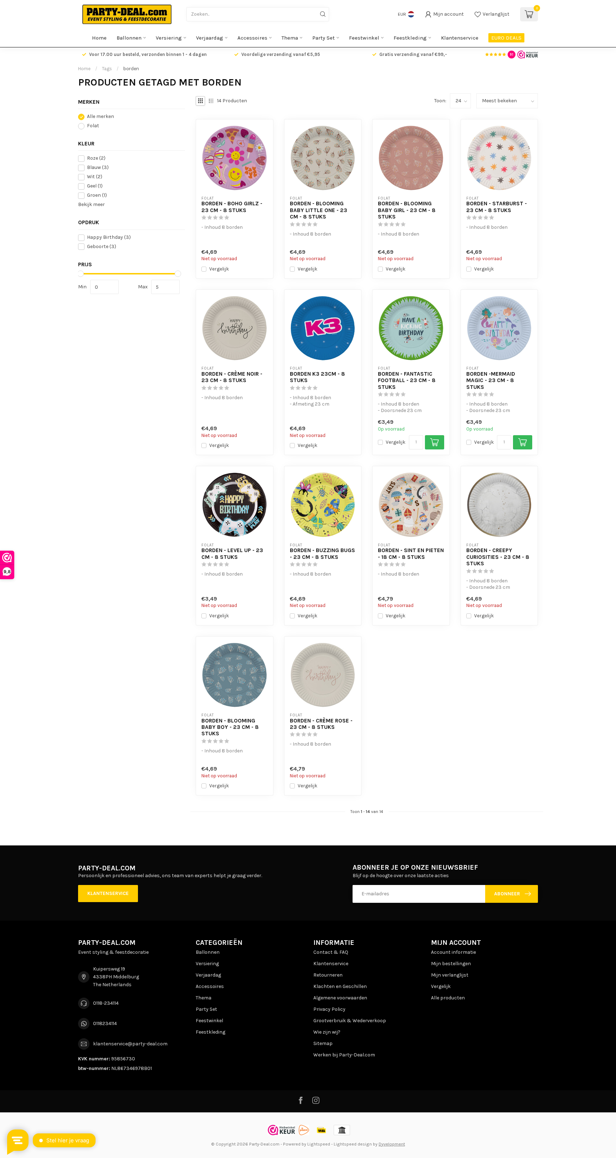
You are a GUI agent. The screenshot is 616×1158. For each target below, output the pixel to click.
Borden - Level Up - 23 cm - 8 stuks (232, 553)
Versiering (169, 38)
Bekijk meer (91, 205)
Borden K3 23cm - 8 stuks (317, 377)
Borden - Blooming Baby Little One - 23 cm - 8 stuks (318, 210)
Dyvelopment (392, 1144)
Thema (290, 38)
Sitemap (323, 1043)
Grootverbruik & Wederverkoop (349, 1021)
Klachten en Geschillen (340, 986)
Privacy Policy (329, 1009)
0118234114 (105, 1023)
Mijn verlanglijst (449, 975)
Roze (96, 158)
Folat (93, 126)
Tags (107, 68)
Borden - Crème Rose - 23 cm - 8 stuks (321, 723)
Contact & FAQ (330, 952)
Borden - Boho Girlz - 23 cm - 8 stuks (231, 206)
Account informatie (453, 952)
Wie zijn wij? (326, 1032)
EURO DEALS (506, 38)
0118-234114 (106, 1003)
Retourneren (328, 975)
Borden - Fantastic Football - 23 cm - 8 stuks (407, 380)
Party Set (323, 38)
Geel (95, 186)
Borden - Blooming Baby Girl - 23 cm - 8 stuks (407, 210)
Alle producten (448, 998)
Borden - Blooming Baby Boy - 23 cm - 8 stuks (230, 727)
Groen (97, 195)
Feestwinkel (364, 38)
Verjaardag (209, 38)
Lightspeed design (353, 1144)
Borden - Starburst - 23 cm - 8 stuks (496, 206)
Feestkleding (410, 38)
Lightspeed (318, 1144)
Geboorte (101, 246)
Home (99, 38)
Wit (94, 177)
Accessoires (252, 38)
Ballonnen (129, 38)
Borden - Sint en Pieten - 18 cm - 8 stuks (411, 553)
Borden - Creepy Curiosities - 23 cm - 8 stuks (497, 557)
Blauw (98, 167)
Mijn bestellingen (451, 964)
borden (131, 68)
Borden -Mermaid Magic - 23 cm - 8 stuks (490, 380)
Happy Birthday (109, 237)
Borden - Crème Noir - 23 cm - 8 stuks (231, 377)
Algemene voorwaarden (340, 998)
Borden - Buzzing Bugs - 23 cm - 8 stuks (322, 553)
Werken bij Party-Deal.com (344, 1055)
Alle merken (100, 116)
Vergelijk (219, 269)
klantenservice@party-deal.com (130, 1044)
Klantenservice (459, 38)
